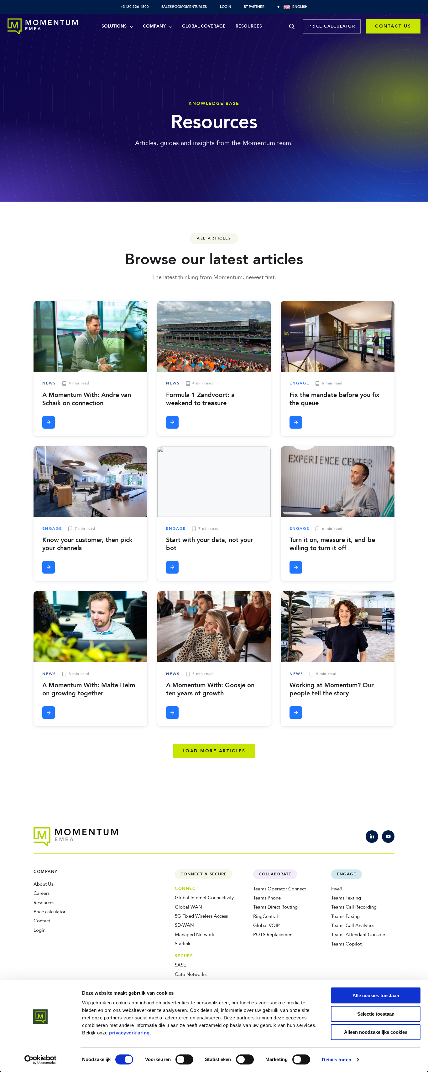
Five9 (336, 889)
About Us (43, 884)
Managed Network (194, 934)
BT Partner (254, 6)
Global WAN (188, 907)
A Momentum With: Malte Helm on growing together (88, 689)
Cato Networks (190, 974)
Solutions (114, 26)
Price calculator (331, 26)
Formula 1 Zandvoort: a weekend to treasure (200, 399)
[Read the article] (48, 422)
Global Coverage (204, 26)
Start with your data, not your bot (209, 544)
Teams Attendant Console (358, 934)
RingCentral (265, 916)
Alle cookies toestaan (375, 995)
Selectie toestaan (375, 1014)
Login (225, 6)
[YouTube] (388, 836)
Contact (42, 921)
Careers (42, 893)
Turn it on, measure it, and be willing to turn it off (332, 544)
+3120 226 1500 (135, 6)
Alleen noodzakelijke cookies (375, 1032)
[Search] (292, 26)
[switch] (184, 1059)
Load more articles (214, 751)
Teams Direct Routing (275, 907)
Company (154, 26)
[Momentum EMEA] (76, 836)
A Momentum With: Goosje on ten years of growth (210, 689)
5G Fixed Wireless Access (201, 916)
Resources (249, 26)
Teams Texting (346, 898)
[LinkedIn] (372, 836)
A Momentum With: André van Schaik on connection (86, 399)
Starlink (183, 944)
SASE (180, 965)
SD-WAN (184, 925)
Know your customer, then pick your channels (87, 544)
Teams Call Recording (354, 907)
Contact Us (393, 26)
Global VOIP (266, 925)
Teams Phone (267, 898)
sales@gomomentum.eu (184, 6)
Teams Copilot (346, 944)
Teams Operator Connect (279, 889)
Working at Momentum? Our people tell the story (332, 689)
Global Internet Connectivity (204, 897)
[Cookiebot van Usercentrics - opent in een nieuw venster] (40, 1059)
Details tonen (336, 1059)
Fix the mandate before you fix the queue (334, 399)
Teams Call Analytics (352, 925)
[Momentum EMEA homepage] (43, 26)
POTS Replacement (273, 934)
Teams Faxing (345, 916)
